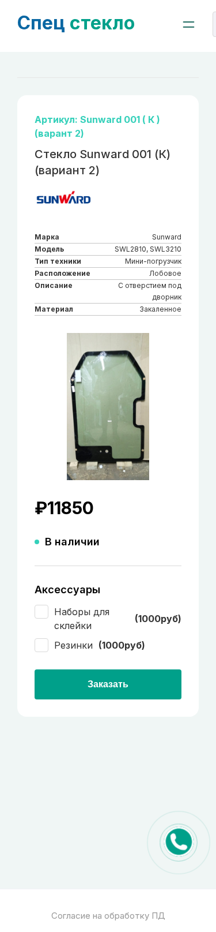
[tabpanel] (108, 406)
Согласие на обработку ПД (108, 915)
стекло (76, 23)
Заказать (108, 684)
